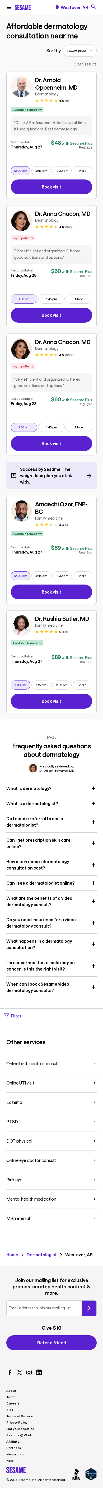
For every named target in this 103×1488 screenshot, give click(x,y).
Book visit (67, 187)
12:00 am (22, 170)
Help (10, 1460)
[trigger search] (93, 7)
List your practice (20, 1428)
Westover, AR (74, 7)
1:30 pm (27, 299)
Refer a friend (51, 1342)
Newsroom (15, 1454)
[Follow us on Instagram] (29, 1372)
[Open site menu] (9, 7)
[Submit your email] (89, 1308)
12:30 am (63, 170)
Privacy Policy (16, 1422)
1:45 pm (55, 299)
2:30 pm (64, 685)
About (11, 1390)
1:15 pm (43, 685)
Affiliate (13, 1441)
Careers (13, 1403)
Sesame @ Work (19, 1435)
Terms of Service (19, 1416)
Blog (9, 1409)
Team (10, 1397)
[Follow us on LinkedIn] (39, 1372)
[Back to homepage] (23, 7)
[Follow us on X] (19, 1372)
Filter (16, 1015)
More (82, 170)
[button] (51, 788)
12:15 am (43, 170)
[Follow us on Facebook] (10, 1372)
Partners (13, 1448)
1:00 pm (22, 685)
